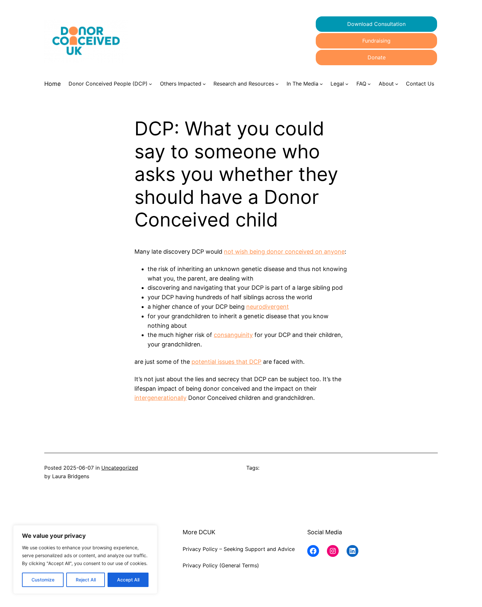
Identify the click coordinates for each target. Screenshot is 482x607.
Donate (377, 57)
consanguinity (233, 334)
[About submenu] (396, 84)
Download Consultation (376, 24)
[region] (85, 559)
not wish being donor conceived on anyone (284, 251)
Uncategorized (119, 467)
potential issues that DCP (226, 361)
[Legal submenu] (347, 84)
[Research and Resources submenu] (277, 84)
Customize (42, 579)
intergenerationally (160, 397)
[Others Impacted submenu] (204, 84)
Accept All (128, 579)
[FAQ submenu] (369, 84)
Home (52, 83)
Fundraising (376, 40)
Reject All (86, 579)
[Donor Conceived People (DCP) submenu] (150, 84)
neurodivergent (267, 306)
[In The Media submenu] (321, 84)
